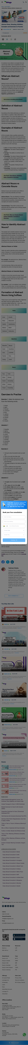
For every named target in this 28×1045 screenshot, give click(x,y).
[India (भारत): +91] (4, 526)
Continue (13, 540)
